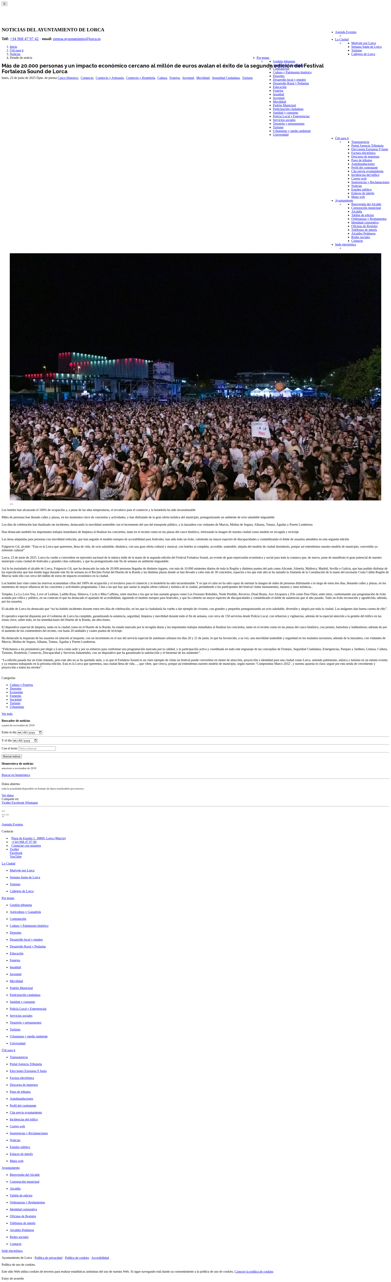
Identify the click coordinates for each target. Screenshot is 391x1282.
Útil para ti (342, 138)
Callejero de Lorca (363, 54)
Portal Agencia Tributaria (367, 145)
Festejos (278, 90)
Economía (16, 692)
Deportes (278, 76)
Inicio (13, 46)
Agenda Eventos (345, 32)
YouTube (16, 856)
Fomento (15, 696)
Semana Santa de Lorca (366, 46)
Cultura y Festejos (21, 685)
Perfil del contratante (364, 167)
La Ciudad (342, 39)
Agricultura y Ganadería (25, 912)
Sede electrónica (345, 244)
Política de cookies (77, 1257)
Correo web (359, 178)
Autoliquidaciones (363, 164)
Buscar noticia (11, 756)
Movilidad (279, 101)
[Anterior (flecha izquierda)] (3, 814)
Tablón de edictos (362, 215)
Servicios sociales (284, 120)
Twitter (7, 802)
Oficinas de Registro (364, 226)
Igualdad (278, 94)
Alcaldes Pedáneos (363, 233)
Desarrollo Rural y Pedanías (291, 83)
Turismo (356, 50)
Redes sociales (360, 237)
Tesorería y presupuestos (288, 123)
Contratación (281, 68)
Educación (280, 87)
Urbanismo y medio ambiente (292, 131)
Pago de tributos (361, 160)
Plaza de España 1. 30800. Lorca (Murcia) (38, 838)
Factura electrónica (363, 153)
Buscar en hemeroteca (16, 775)
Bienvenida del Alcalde (366, 204)
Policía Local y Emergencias (291, 116)
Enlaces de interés (362, 193)
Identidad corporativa (365, 222)
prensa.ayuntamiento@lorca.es (77, 39)
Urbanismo (17, 707)
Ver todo (7, 713)
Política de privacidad (48, 1257)
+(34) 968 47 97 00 (23, 842)
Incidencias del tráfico (365, 175)
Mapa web (358, 197)
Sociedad (16, 699)
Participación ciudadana (288, 109)
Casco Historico (68, 78)
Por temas (263, 57)
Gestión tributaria (284, 61)
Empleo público (361, 189)
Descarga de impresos (365, 156)
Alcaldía (356, 211)
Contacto (357, 240)
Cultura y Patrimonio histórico (292, 72)
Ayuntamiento (344, 200)
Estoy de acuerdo (13, 1278)
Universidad (281, 134)
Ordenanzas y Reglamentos (369, 219)
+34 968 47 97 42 (24, 39)
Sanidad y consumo (285, 112)
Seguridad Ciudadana (226, 78)
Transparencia (360, 142)
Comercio (87, 78)
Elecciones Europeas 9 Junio (369, 149)
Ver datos (8, 795)
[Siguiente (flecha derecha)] (7, 814)
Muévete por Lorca (363, 43)
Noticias (356, 186)
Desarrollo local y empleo (289, 79)
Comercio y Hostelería (140, 78)
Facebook (18, 802)
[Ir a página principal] (25, 18)
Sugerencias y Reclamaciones (370, 182)
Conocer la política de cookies (254, 1271)
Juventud (278, 98)
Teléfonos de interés (364, 230)
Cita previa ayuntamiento (367, 171)
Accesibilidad (100, 1257)
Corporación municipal (366, 208)
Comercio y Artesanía (110, 78)
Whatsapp (31, 802)
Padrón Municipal (284, 105)
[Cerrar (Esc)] (3, 811)
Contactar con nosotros (26, 845)
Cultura (162, 78)
